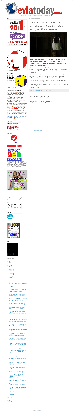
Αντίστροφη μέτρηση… (12, 359)
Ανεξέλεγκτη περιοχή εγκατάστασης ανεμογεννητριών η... (17, 335)
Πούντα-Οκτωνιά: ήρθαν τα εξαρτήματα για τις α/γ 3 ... (17, 295)
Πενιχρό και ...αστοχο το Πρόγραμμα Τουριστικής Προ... (17, 313)
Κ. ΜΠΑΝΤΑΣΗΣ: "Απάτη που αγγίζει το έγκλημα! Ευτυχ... (18, 350)
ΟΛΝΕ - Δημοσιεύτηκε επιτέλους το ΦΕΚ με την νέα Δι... (17, 377)
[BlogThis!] (46, 90)
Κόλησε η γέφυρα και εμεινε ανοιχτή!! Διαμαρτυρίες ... (17, 339)
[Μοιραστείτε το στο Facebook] (49, 90)
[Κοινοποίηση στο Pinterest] (50, 90)
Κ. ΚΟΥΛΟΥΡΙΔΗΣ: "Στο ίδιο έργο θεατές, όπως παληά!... (17, 344)
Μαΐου (10, 278)
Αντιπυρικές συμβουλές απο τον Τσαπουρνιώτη (16, 371)
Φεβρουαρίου (11, 394)
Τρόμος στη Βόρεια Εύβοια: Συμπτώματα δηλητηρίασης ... (18, 370)
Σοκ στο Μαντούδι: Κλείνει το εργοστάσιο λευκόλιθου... (17, 368)
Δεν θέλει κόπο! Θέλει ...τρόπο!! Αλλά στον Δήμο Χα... (17, 294)
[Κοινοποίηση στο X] (47, 90)
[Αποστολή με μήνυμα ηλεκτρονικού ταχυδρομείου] (45, 90)
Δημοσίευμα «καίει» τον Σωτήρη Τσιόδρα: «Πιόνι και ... (17, 282)
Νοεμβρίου (11, 270)
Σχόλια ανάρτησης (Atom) (38, 130)
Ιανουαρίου (11, 395)
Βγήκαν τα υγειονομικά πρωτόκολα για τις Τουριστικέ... (17, 307)
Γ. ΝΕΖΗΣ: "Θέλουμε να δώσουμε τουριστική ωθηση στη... (18, 374)
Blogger (40, 410)
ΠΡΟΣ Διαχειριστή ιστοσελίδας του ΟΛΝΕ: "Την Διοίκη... (17, 308)
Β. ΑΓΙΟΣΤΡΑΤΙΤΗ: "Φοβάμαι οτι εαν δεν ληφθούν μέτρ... (17, 343)
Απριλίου (10, 391)
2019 (9, 397)
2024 (9, 262)
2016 (9, 400)
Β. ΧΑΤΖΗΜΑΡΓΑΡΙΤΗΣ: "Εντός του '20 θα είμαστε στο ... (17, 338)
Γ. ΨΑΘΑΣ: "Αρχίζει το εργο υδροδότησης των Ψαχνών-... (18, 379)
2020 (9, 268)
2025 (9, 261)
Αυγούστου (11, 274)
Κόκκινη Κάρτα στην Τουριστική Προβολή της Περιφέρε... (18, 321)
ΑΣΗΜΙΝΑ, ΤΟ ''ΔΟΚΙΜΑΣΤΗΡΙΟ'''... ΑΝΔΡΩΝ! (16, 300)
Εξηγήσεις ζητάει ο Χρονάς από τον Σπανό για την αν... (17, 383)
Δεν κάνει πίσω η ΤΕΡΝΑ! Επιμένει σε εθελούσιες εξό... (17, 362)
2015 (9, 401)
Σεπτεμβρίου (11, 273)
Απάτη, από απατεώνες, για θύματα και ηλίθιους (16, 291)
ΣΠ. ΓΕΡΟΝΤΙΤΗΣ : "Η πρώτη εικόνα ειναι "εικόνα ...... (17, 330)
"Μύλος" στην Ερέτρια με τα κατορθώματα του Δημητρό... (18, 325)
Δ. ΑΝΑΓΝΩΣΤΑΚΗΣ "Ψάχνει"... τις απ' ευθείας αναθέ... (17, 384)
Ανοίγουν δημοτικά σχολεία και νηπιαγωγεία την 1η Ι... (17, 303)
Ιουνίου (10, 277)
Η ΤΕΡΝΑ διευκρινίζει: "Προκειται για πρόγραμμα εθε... (17, 367)
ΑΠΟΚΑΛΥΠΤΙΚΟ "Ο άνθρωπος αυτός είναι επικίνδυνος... (18, 324)
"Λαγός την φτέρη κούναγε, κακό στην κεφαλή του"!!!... (17, 304)
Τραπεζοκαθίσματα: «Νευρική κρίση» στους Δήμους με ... (18, 329)
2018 (9, 398)
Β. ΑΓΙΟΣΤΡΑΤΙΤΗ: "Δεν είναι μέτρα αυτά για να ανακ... (17, 388)
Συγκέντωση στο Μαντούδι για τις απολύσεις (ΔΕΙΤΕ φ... (17, 358)
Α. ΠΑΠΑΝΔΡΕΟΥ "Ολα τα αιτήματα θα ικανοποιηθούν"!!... (15, 376)
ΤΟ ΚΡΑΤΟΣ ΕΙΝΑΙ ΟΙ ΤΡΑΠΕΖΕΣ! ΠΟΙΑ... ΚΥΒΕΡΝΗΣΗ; (17, 381)
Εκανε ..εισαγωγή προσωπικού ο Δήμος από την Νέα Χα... (18, 380)
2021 (9, 266)
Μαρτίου (10, 393)
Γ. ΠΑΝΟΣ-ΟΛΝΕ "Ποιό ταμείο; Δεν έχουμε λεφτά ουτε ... (17, 387)
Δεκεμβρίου (11, 269)
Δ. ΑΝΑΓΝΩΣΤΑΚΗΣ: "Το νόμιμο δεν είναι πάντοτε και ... (17, 372)
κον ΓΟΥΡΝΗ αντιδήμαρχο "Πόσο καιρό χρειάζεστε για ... (18, 310)
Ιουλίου (10, 276)
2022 (9, 265)
